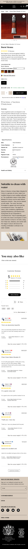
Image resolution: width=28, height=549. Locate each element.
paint (8, 308)
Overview (4, 109)
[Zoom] (23, 16)
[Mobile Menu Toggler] (2, 6)
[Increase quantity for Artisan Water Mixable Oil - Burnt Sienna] (10, 93)
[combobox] (20, 312)
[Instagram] (7, 510)
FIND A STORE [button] (5, 517)
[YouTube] (13, 510)
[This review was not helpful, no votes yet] (24, 344)
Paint (7, 11)
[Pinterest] (18, 510)
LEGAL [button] (3, 500)
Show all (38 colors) (9, 75)
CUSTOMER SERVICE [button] (7, 495)
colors (3, 308)
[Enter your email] (25, 488)
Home (2, 11)
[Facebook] (2, 510)
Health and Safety (6, 170)
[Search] (21, 6)
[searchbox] (7, 302)
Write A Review (14, 294)
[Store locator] (23, 6)
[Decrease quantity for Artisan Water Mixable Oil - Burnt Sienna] (3, 93)
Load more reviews (14, 470)
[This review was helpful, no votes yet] (22, 344)
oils (12, 308)
